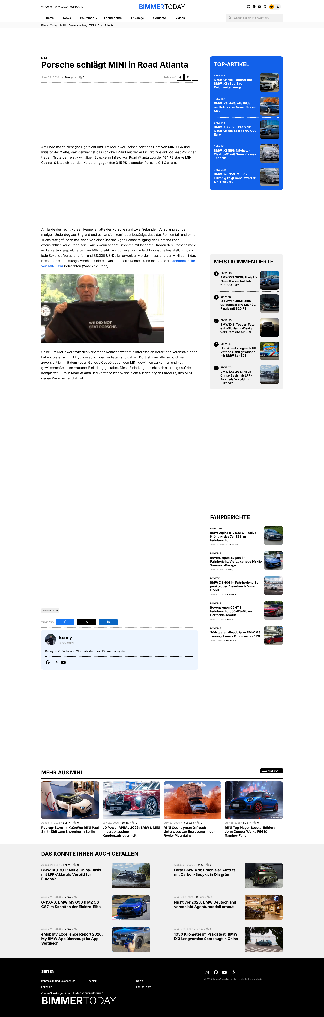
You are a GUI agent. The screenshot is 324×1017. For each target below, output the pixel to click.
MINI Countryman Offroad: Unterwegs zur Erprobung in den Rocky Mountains (189, 831)
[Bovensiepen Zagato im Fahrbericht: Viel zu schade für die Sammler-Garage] (273, 560)
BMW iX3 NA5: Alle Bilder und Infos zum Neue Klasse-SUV (235, 107)
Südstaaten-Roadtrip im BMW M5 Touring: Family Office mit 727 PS (235, 634)
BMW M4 (215, 553)
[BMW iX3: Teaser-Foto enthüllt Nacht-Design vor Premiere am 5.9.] (269, 327)
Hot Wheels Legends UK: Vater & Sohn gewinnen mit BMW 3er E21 (238, 351)
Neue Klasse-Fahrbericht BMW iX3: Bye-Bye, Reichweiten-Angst (233, 83)
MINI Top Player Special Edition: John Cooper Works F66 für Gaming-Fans (250, 831)
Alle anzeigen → (271, 770)
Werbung (46, 7)
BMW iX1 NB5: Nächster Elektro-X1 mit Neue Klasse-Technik (235, 154)
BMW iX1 (219, 146)
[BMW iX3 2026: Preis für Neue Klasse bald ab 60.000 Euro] (269, 129)
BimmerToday (49, 25)
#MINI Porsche (50, 610)
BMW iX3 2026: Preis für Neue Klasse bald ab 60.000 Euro (235, 130)
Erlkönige (137, 18)
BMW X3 (215, 578)
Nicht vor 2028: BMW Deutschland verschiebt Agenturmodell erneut (205, 904)
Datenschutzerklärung (88, 993)
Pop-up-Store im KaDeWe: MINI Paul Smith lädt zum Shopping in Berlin (70, 829)
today (162, 6)
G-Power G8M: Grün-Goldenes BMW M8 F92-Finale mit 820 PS (238, 304)
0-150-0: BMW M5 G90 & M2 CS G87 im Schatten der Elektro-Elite (71, 904)
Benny (69, 77)
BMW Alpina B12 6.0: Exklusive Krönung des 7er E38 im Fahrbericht (233, 536)
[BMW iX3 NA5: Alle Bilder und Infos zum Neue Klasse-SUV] (269, 106)
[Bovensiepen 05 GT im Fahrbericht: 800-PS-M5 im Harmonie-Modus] (273, 610)
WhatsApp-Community (70, 7)
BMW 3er (220, 169)
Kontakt (93, 980)
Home (50, 18)
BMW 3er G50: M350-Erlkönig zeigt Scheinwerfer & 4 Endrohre (235, 178)
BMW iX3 (219, 75)
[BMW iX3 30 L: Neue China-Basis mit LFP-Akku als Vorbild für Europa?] (269, 374)
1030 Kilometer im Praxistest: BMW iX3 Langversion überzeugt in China (206, 936)
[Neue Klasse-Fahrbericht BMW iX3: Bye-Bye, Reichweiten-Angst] (269, 82)
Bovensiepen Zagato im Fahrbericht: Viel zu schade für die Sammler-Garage (236, 561)
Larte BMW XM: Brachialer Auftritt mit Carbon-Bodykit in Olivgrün (204, 872)
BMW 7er (216, 528)
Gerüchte (159, 18)
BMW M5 (215, 603)
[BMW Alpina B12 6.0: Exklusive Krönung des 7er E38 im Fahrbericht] (273, 535)
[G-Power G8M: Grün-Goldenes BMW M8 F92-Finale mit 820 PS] (269, 303)
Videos (180, 18)
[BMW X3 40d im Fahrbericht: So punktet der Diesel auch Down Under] (273, 585)
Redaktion (233, 544)
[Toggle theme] (275, 7)
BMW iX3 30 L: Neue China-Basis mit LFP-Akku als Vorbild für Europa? (236, 377)
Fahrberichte (113, 18)
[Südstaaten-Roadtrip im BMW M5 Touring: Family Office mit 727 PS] (273, 635)
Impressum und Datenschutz (58, 980)
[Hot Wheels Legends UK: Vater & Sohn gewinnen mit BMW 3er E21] (269, 351)
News (67, 18)
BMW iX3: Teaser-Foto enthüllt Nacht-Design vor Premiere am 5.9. (237, 328)
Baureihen (87, 18)
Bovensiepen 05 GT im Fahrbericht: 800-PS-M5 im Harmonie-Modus (231, 611)
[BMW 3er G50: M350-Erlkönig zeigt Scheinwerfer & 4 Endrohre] (269, 177)
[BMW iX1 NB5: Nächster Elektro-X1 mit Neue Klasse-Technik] (269, 153)
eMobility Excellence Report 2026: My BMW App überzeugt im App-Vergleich (72, 938)
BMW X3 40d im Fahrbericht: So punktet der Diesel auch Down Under (234, 586)
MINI (63, 25)
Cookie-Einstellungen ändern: (57, 993)
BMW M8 (225, 296)
